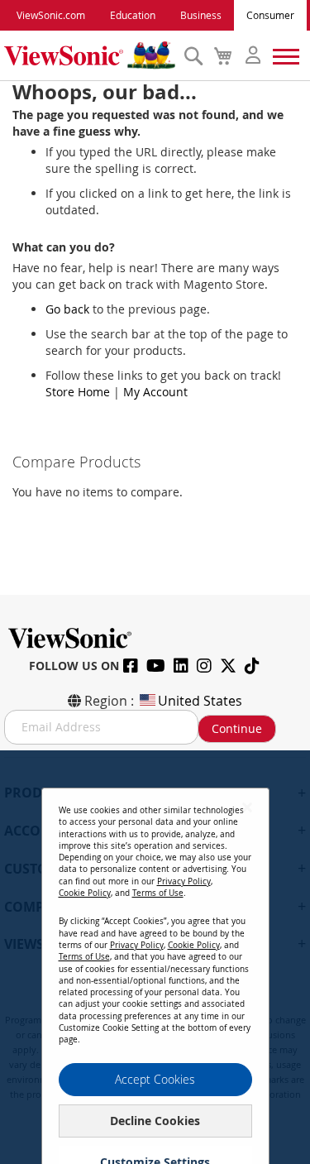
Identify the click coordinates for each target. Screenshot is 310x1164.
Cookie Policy (85, 893)
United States (200, 701)
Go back (67, 309)
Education (132, 15)
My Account (155, 392)
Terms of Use (158, 893)
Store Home (77, 392)
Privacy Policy (184, 881)
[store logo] (89, 55)
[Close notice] (247, 807)
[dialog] (155, 957)
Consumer (270, 15)
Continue (237, 728)
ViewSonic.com (51, 15)
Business (201, 15)
